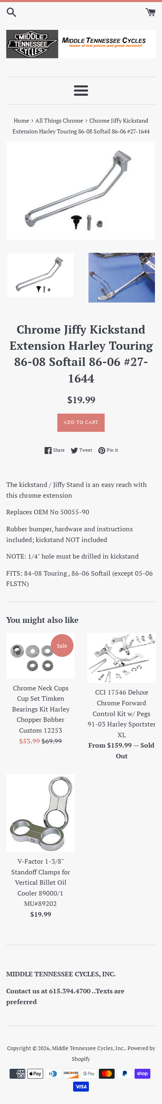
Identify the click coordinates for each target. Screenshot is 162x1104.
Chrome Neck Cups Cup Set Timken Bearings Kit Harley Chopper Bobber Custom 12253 (40, 709)
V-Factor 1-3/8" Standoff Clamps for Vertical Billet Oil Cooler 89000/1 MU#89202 (40, 882)
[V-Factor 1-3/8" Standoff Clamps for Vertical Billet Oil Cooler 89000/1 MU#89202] (40, 813)
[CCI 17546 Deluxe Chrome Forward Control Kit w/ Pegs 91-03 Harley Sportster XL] (121, 658)
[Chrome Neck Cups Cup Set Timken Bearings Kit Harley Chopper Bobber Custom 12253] (40, 655)
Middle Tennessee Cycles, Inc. (88, 1048)
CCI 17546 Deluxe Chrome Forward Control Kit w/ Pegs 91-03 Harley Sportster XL (122, 713)
